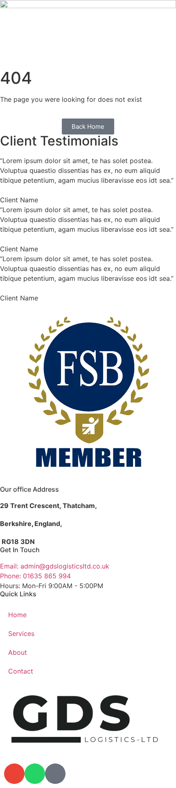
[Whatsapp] (35, 773)
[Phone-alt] (55, 773)
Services (21, 633)
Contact (20, 671)
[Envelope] (14, 773)
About (17, 652)
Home (17, 615)
